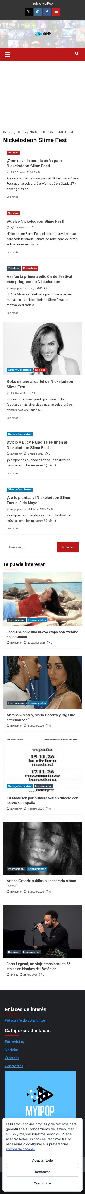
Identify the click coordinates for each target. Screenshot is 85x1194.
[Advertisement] (42, 93)
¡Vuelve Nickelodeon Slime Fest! (35, 221)
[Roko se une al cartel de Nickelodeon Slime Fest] (42, 348)
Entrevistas (30, 268)
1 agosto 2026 (36, 891)
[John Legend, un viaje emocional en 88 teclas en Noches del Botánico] (42, 931)
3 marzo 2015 (35, 453)
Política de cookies (20, 1149)
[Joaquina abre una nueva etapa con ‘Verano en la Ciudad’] (42, 599)
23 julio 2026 (30, 974)
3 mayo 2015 (35, 288)
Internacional (16, 620)
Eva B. (14, 974)
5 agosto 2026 (36, 725)
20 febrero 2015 (37, 509)
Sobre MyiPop (42, 3)
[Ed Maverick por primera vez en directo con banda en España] (42, 765)
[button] (8, 54)
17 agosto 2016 (24, 172)
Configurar (42, 1183)
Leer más (12, 196)
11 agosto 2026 (36, 642)
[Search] (77, 53)
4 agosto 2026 (36, 808)
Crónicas (13, 268)
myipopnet (16, 288)
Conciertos (14, 1066)
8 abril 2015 (21, 393)
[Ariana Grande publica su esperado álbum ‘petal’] (42, 848)
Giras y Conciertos (19, 369)
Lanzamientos (37, 620)
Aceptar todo (42, 1160)
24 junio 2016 (22, 227)
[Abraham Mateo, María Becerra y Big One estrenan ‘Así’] (42, 682)
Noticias (13, 152)
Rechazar (42, 1172)
